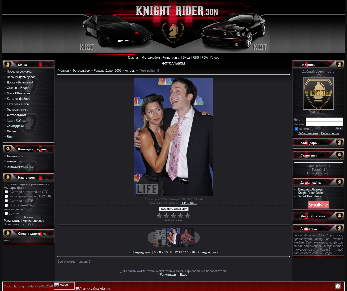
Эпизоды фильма (17, 166)
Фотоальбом (151, 57)
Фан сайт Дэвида (310, 189)
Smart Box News (309, 196)
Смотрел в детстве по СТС (28, 192)
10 (166, 252)
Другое (14, 213)
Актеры (11, 161)
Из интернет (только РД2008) (30, 196)
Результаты (12, 220)
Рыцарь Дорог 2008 (107, 70)
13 (180, 252)
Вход (186, 57)
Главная (134, 57)
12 (176, 252)
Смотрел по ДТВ (21, 201)
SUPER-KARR (189, 203)
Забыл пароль (308, 133)
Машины (12, 156)
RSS (196, 57)
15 (188, 252)
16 (193, 252)
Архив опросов (33, 220)
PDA (205, 57)
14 (184, 252)
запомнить (306, 128)
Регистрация (171, 57)
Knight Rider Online (311, 193)
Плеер (214, 57)
